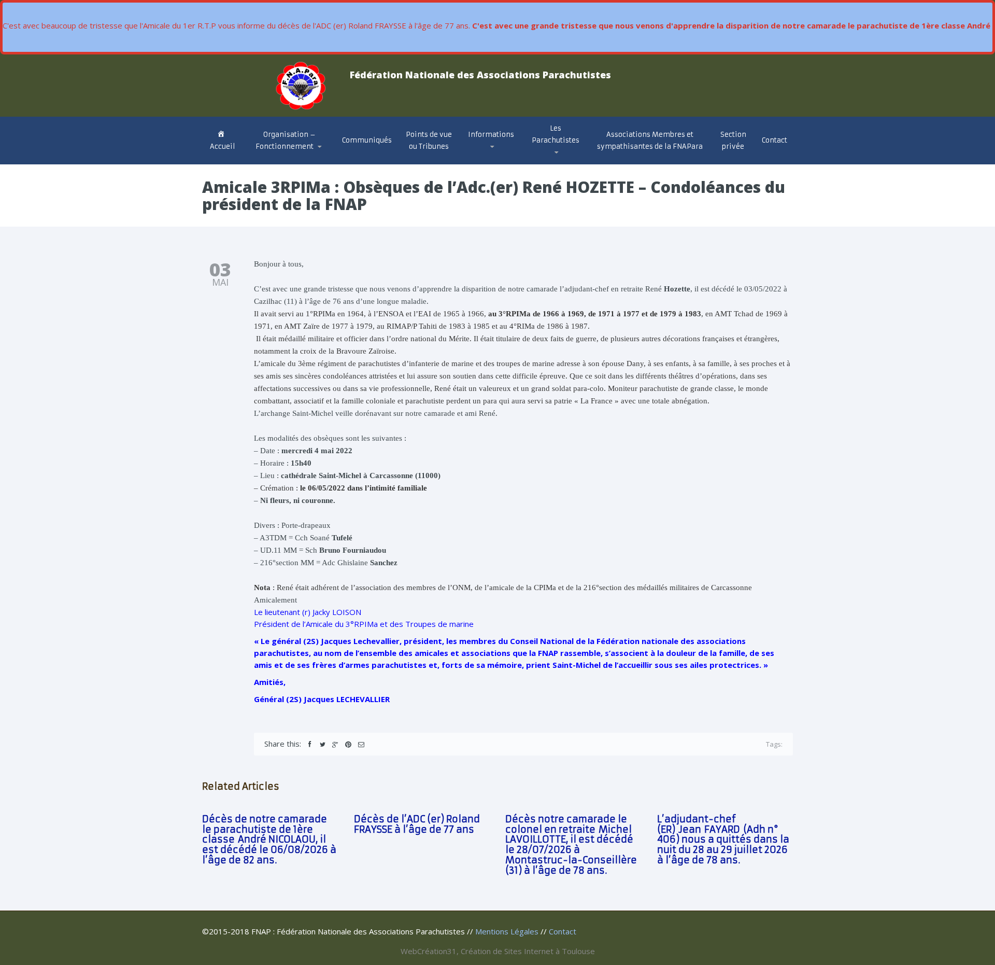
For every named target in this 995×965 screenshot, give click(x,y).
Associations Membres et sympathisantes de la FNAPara (650, 140)
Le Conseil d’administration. (289, 162)
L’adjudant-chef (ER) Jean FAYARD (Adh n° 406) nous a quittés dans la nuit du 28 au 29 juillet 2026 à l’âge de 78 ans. (723, 839)
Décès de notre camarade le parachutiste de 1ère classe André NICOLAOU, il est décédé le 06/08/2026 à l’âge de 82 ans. (269, 839)
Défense (489, 161)
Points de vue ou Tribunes (429, 140)
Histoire (549, 163)
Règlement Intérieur (293, 158)
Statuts (273, 159)
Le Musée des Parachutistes (569, 157)
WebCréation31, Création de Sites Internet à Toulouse (498, 951)
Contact (774, 140)
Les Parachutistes (555, 134)
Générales (492, 163)
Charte (270, 160)
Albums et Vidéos (567, 161)
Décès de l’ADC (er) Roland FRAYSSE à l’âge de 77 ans (417, 824)
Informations (491, 134)
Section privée (733, 140)
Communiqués (367, 140)
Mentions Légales (506, 931)
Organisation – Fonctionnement (285, 140)
